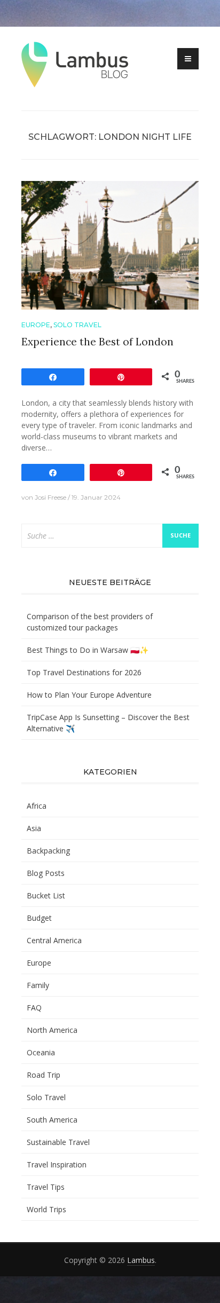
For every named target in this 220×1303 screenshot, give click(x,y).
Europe (35, 325)
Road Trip (43, 1075)
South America (52, 1120)
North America (52, 1030)
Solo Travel (77, 325)
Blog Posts (46, 873)
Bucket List (46, 895)
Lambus (141, 1260)
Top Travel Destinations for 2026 (84, 672)
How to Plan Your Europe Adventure (89, 695)
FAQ (34, 1007)
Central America (54, 940)
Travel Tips (46, 1187)
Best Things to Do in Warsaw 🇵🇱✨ (87, 650)
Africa (36, 806)
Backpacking (48, 851)
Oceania (41, 1052)
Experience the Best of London (97, 341)
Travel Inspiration (57, 1164)
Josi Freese (50, 497)
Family (38, 985)
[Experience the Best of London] (110, 244)
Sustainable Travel (58, 1142)
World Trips (46, 1209)
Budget (39, 918)
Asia (34, 828)
